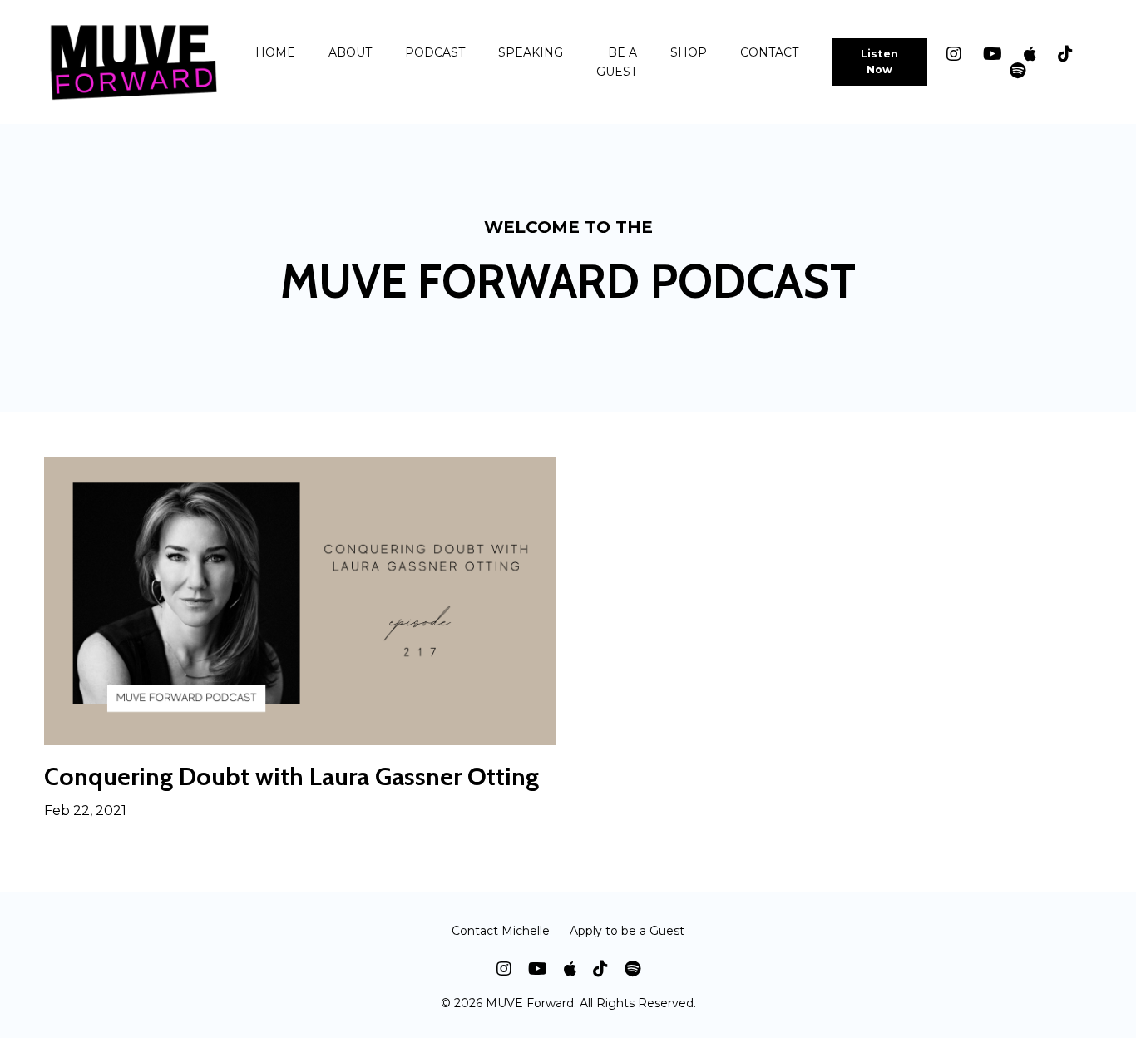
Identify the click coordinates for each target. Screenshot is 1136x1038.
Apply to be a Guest (627, 930)
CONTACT (769, 52)
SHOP (688, 52)
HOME (275, 52)
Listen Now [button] (880, 61)
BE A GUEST (616, 61)
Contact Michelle (501, 930)
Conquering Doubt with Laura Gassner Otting (291, 777)
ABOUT (350, 52)
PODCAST (435, 52)
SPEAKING (530, 52)
